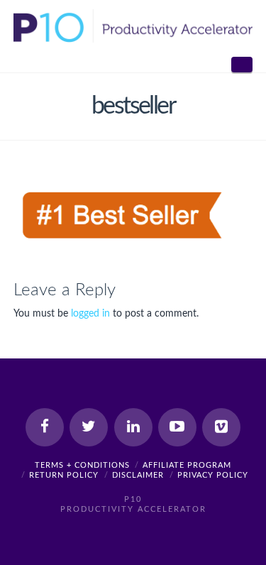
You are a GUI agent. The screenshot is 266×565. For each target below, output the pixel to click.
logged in (90, 314)
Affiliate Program (187, 465)
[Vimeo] (221, 427)
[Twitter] (89, 427)
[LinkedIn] (133, 427)
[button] (242, 64)
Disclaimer (138, 475)
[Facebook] (45, 427)
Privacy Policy (212, 475)
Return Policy (64, 475)
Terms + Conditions (82, 465)
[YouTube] (177, 427)
